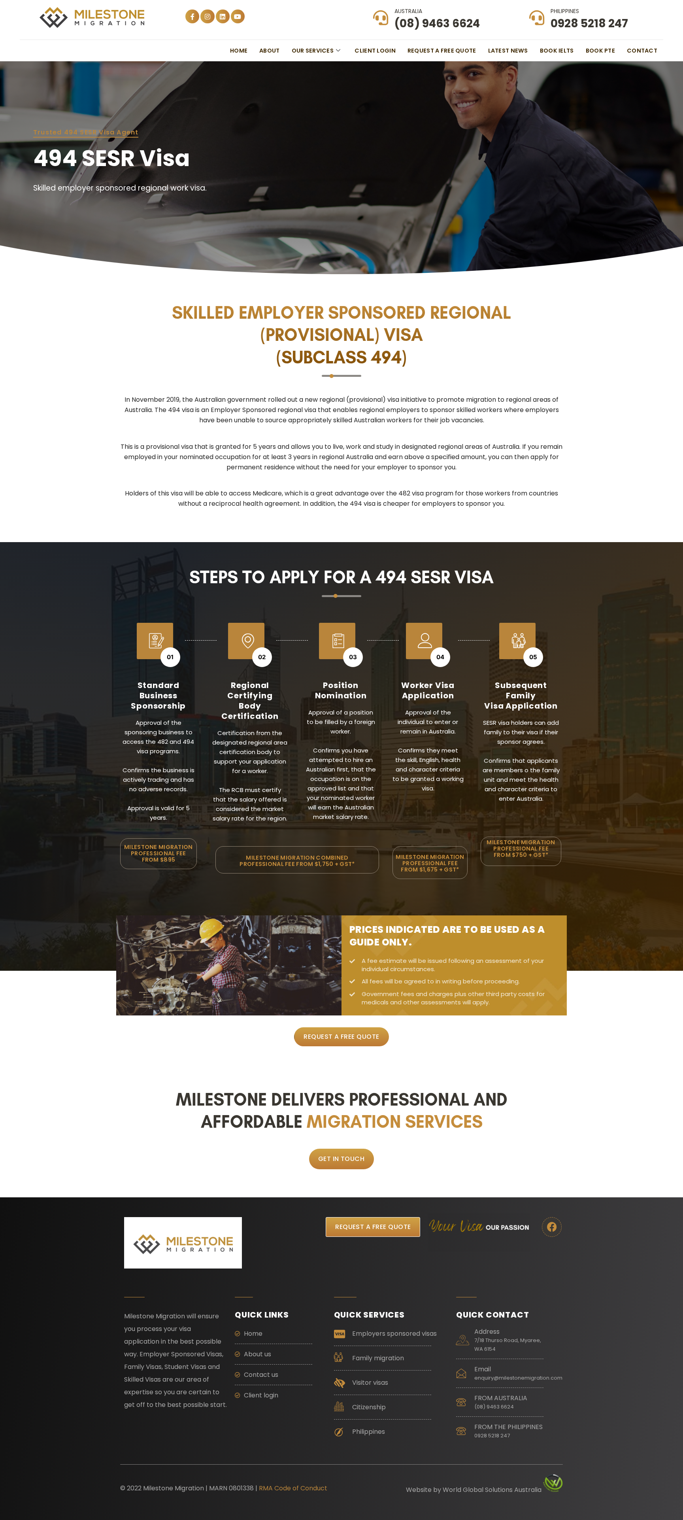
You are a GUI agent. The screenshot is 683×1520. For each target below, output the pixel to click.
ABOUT (269, 51)
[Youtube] (238, 16)
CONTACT (642, 51)
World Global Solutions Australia (492, 1489)
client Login (375, 51)
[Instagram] (207, 16)
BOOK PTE (600, 51)
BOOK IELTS (557, 51)
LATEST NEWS (508, 51)
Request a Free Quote (442, 51)
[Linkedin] (223, 16)
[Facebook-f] (192, 16)
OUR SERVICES (313, 51)
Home (238, 51)
